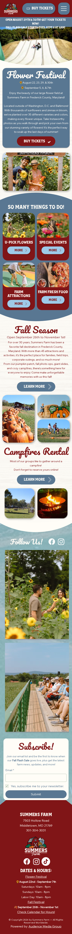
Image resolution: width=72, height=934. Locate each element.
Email (9, 770)
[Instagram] (61, 541)
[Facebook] (51, 541)
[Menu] (64, 9)
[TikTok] (45, 861)
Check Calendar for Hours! (36, 912)
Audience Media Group (44, 926)
